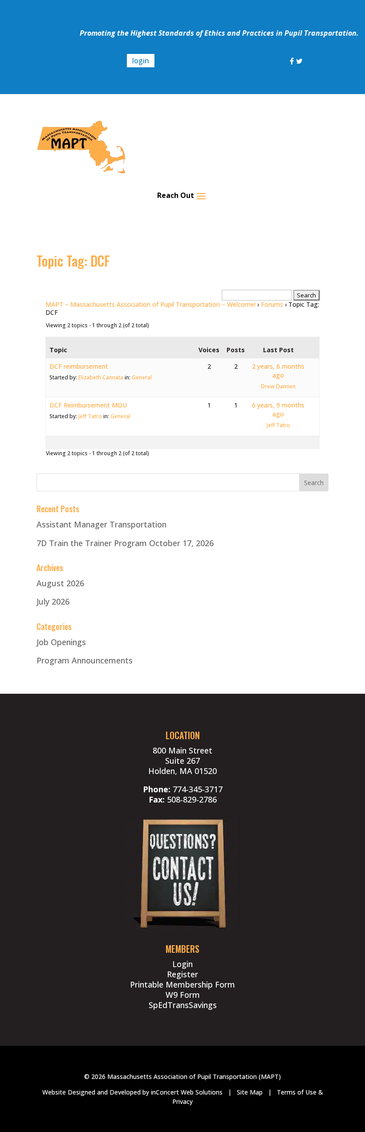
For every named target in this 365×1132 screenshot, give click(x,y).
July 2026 (52, 601)
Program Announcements (84, 660)
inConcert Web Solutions (187, 1092)
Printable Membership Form (182, 984)
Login (182, 964)
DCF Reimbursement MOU (88, 405)
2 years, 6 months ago (278, 370)
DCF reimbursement (78, 366)
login (140, 61)
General (142, 377)
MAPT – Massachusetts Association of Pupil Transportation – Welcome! (150, 304)
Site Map (250, 1092)
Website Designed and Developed (91, 1092)
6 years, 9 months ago (278, 409)
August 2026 (60, 583)
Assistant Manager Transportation (101, 524)
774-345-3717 (198, 789)
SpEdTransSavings (183, 1005)
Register (182, 974)
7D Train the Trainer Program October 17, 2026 (125, 543)
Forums (272, 304)
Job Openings (61, 642)
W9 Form (183, 994)
